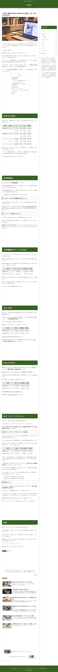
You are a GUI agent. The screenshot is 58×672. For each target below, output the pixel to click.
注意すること (15, 91)
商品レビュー (29, 668)
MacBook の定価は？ (15, 77)
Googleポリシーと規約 (46, 70)
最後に (13, 93)
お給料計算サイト (43, 668)
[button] (32, 571)
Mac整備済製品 (14, 78)
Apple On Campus (15, 87)
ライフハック (23, 668)
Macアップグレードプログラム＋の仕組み (20, 90)
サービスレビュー (36, 668)
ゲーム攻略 (13, 668)
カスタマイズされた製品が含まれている (20, 80)
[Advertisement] (20, 104)
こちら (20, 501)
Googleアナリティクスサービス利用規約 (47, 68)
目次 (18, 75)
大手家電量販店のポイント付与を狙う (18, 83)
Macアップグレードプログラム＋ (18, 88)
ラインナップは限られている (18, 82)
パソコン (18, 668)
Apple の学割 (14, 85)
